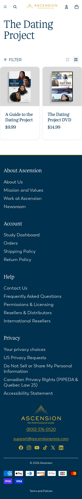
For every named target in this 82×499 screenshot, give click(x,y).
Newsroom (15, 206)
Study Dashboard (22, 235)
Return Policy (17, 259)
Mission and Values (23, 190)
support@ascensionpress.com (41, 438)
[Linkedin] (61, 447)
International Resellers (27, 321)
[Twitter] (53, 447)
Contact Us (15, 288)
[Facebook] (21, 447)
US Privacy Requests (25, 357)
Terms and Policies (41, 491)
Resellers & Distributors (28, 312)
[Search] (15, 7)
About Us (13, 182)
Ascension (46, 463)
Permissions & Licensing (29, 304)
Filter (15, 59)
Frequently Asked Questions (33, 296)
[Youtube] (37, 447)
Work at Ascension (23, 198)
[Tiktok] (45, 447)
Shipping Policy (20, 251)
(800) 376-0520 (41, 429)
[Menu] (5, 7)
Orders (11, 243)
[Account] (67, 7)
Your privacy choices (25, 349)
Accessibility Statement (28, 393)
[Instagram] (29, 447)
